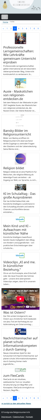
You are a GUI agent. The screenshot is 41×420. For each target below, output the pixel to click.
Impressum (6, 417)
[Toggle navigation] (4, 17)
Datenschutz (18, 417)
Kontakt (29, 417)
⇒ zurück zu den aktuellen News (16, 403)
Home (5, 22)
